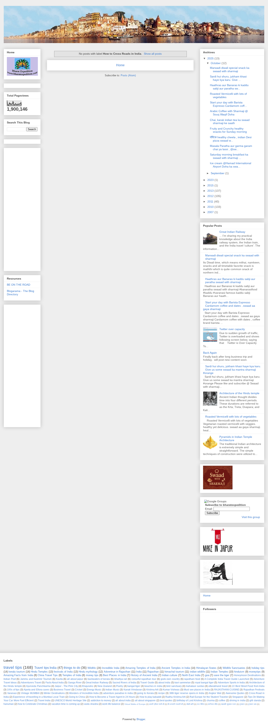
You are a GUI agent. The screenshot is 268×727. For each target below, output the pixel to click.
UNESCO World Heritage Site (71, 700)
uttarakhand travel (218, 686)
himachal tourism (174, 671)
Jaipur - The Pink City (66, 686)
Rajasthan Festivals (253, 689)
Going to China (77, 697)
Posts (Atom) (128, 75)
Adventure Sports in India (231, 682)
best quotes (166, 700)
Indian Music (112, 689)
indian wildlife (197, 671)
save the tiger (221, 675)
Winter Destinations (54, 693)
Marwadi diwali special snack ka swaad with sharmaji (229, 69)
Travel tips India (45, 667)
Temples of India (71, 675)
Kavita (59, 679)
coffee (222, 700)
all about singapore (145, 700)
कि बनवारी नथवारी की (175, 704)
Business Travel (62, 689)
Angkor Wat (215, 693)
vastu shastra (91, 704)
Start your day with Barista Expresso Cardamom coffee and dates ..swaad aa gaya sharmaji (229, 306)
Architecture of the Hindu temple (239, 393)
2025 (210, 58)
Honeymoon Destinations (247, 675)
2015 (210, 185)
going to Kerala (145, 693)
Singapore (237, 697)
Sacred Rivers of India (124, 682)
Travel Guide (147, 682)
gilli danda (255, 700)
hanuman (9, 704)
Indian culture (169, 675)
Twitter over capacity (232, 329)
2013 (210, 190)
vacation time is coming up (66, 704)
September (218, 173)
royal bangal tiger (204, 682)
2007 (210, 212)
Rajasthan (153, 671)
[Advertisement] (22, 208)
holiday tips (258, 667)
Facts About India (55, 682)
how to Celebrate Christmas (32, 704)
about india (164, 682)
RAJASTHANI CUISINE (226, 689)
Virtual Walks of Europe (135, 704)
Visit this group (251, 517)
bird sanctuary (173, 686)
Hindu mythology (88, 671)
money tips (92, 675)
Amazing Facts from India (18, 675)
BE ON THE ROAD (18, 284)
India (139, 671)
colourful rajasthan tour (143, 679)
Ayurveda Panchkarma (38, 686)
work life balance (111, 704)
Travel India (44, 700)
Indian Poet (10, 679)
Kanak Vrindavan (133, 689)
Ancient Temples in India (175, 667)
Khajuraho (87, 686)
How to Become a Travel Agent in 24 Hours (112, 697)
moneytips (255, 671)
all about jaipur (75, 679)
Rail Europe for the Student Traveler (209, 697)
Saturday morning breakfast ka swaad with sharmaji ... (229, 156)
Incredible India (110, 667)
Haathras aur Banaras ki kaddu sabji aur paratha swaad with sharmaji (230, 280)
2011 (210, 201)
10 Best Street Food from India (248, 686)
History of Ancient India (144, 675)
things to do (72, 667)
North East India (191, 675)
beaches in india (153, 686)
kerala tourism (17, 671)
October (216, 63)
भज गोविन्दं (200, 704)
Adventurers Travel (31, 682)
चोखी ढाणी (189, 704)
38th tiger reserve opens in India (186, 693)
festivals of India (63, 671)
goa (207, 675)
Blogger (141, 719)
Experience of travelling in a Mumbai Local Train (39, 697)
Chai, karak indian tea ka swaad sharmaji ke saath (230, 121)
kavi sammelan (183, 682)
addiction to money (101, 700)
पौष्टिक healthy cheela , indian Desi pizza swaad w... (231, 139)
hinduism (239, 671)
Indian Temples (219, 671)
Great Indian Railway (232, 231)
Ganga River (75, 682)
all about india (123, 700)
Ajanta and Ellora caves (36, 689)
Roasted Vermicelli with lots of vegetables (230, 416)
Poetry (119, 686)
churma (211, 700)
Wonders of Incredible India (84, 693)
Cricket (78, 689)
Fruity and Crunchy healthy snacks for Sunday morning (228, 130)
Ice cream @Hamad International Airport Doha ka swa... (230, 165)
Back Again (210, 352)
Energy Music (94, 689)
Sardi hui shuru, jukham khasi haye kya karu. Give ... (228, 78)
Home (120, 65)
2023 (210, 179)
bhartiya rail (120, 679)
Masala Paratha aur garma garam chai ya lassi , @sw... (231, 147)
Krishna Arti (152, 689)
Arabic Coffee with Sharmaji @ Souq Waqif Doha (229, 113)
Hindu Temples (39, 671)
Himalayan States (206, 667)
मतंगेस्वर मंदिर (213, 704)
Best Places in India (114, 675)
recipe (161, 693)
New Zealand (105, 686)
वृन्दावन (242, 704)
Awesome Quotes (235, 693)
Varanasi (12, 693)
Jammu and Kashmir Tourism (36, 679)
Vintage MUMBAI (30, 693)
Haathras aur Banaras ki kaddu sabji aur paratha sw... (229, 87)
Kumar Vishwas (171, 689)
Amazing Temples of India (140, 667)
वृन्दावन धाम (252, 704)
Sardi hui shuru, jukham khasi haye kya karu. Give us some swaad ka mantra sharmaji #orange (232, 370)
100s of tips (13, 689)
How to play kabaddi (150, 697)
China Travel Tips (48, 675)
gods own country (170, 679)
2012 (210, 196)
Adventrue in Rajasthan (117, 671)
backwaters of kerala (99, 679)
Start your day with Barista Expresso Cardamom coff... (228, 104)
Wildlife (92, 667)
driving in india (237, 700)
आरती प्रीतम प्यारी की (156, 704)
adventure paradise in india (118, 693)
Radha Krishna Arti (175, 697)
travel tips (13, 667)
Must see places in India (197, 689)
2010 (210, 206)
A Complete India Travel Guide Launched (226, 679)
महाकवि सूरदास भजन (228, 704)
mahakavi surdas (195, 686)
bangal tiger (133, 686)
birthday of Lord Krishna (189, 700)
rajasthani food (192, 679)
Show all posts (153, 53)
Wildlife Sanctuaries (234, 667)
